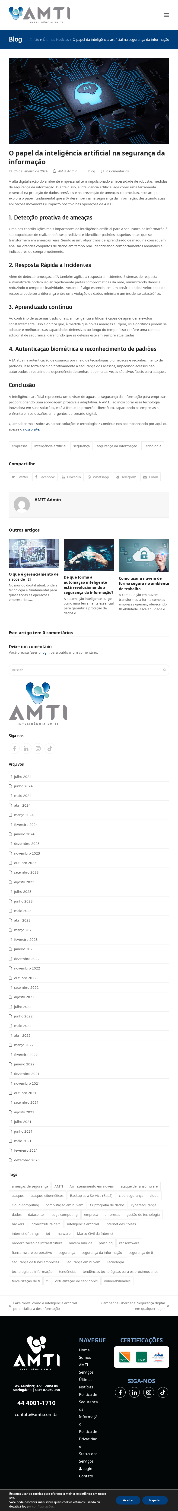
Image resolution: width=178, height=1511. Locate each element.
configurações (43, 1506)
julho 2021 (23, 1121)
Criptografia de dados (107, 1205)
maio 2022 (23, 1025)
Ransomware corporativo (32, 1252)
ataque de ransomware (139, 1186)
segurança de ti (141, 1252)
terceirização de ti (26, 1281)
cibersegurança (131, 1195)
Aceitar (128, 1500)
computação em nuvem (64, 1205)
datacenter (36, 1214)
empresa (91, 1214)
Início (34, 39)
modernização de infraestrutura (37, 1243)
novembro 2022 (27, 968)
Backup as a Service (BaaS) (91, 1195)
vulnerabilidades (117, 1281)
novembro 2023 (27, 853)
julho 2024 (23, 776)
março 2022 (24, 1044)
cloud (154, 1195)
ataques (18, 1195)
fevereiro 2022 (26, 1054)
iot (48, 1233)
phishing (106, 1243)
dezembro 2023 (27, 843)
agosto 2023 (24, 882)
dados (17, 1214)
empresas (19, 445)
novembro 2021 (27, 1083)
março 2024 (24, 814)
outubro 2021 (25, 1092)
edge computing (64, 1214)
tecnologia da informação (32, 1271)
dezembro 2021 (27, 1073)
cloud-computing (25, 1205)
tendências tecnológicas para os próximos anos (120, 1271)
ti (47, 1281)
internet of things (25, 1233)
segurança (81, 445)
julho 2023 (23, 891)
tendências (67, 1271)
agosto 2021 (24, 1112)
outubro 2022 (25, 978)
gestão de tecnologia (143, 1214)
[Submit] (164, 670)
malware (63, 1233)
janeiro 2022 (24, 1064)
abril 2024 (22, 805)
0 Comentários (117, 171)
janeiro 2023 (24, 949)
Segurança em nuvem (83, 1262)
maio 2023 (23, 910)
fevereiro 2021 (26, 1150)
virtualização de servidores (76, 1281)
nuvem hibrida (80, 1243)
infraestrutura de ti (45, 1224)
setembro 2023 (26, 872)
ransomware (129, 1243)
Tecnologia (152, 445)
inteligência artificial (50, 445)
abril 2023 (22, 920)
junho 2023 (23, 901)
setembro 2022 (26, 987)
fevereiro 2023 (26, 939)
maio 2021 (23, 1140)
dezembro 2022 (27, 958)
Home (84, 1350)
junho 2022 (23, 1016)
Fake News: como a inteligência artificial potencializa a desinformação (43, 1306)
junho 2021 (23, 1131)
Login (87, 1468)
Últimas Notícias (56, 39)
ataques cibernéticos (47, 1195)
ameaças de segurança (30, 1186)
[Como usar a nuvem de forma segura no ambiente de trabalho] (144, 555)
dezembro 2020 (27, 1160)
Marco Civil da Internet (95, 1233)
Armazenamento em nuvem (92, 1186)
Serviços (86, 1372)
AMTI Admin (67, 171)
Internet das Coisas (120, 1224)
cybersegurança (143, 1205)
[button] (166, 15)
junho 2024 (23, 786)
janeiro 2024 (24, 834)
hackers (18, 1224)
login (45, 652)
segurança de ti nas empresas (35, 1262)
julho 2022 (23, 1006)
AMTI (58, 1186)
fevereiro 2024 (26, 824)
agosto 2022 (24, 997)
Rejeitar (155, 1500)
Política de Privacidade (88, 1439)
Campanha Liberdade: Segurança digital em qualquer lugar (131, 1306)
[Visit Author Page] (22, 504)
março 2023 (24, 930)
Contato (86, 1476)
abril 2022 (22, 1035)
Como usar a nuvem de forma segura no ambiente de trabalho (144, 583)
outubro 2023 (25, 862)
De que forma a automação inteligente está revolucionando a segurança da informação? (88, 585)
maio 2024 (23, 795)
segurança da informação (117, 445)
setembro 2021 (26, 1102)
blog (91, 171)
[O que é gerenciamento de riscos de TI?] (34, 553)
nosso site (30, 429)
